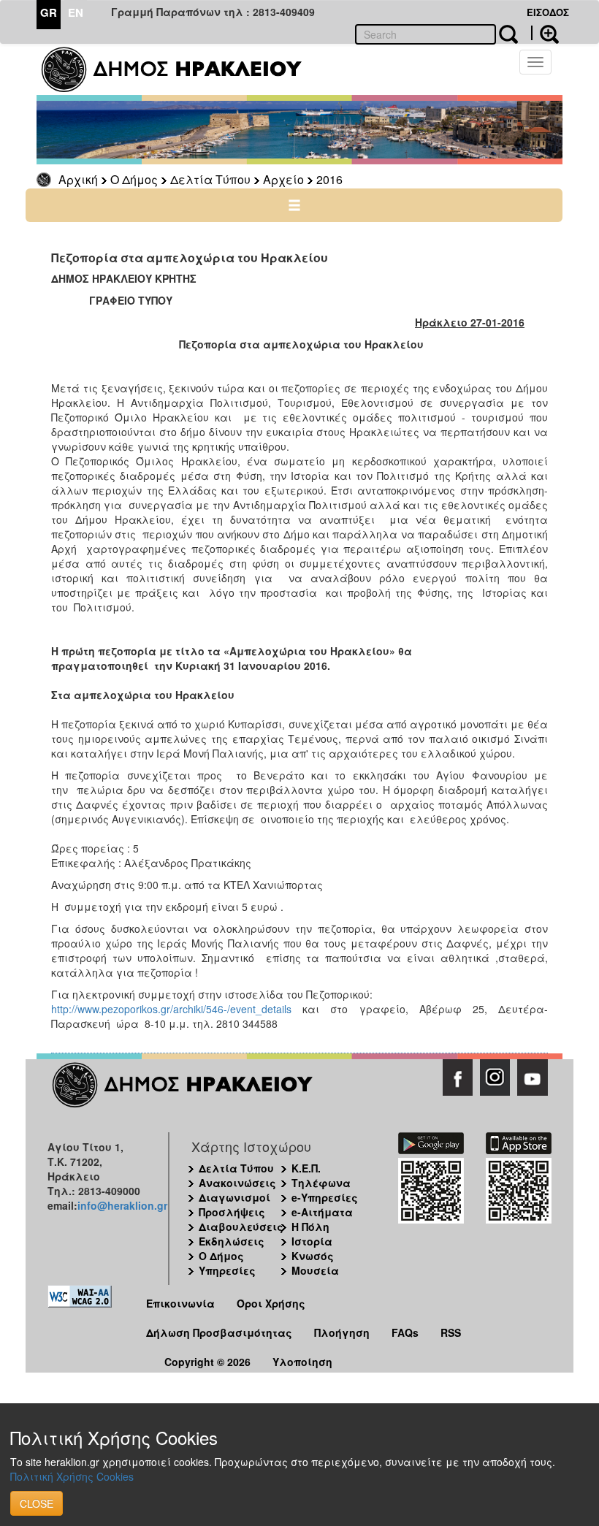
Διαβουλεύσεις (241, 1226)
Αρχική (78, 179)
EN (75, 12)
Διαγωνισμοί (234, 1197)
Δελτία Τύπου (210, 179)
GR (48, 12)
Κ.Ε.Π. (306, 1168)
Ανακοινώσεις (237, 1182)
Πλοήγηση (342, 1332)
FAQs (405, 1332)
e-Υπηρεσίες (324, 1197)
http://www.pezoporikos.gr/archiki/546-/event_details (176, 1009)
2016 (329, 179)
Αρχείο (283, 179)
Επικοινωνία (180, 1303)
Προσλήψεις (232, 1212)
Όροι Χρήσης (271, 1303)
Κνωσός (312, 1255)
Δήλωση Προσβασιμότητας (219, 1332)
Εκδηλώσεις (231, 1241)
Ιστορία (311, 1241)
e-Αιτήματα (322, 1212)
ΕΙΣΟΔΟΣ (548, 12)
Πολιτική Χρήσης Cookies (72, 1476)
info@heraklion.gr (122, 1205)
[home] (181, 69)
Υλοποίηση (302, 1361)
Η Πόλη (310, 1226)
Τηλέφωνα (321, 1182)
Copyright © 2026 (207, 1361)
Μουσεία (315, 1270)
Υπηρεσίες (227, 1270)
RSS (450, 1332)
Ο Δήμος (134, 179)
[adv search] (545, 33)
